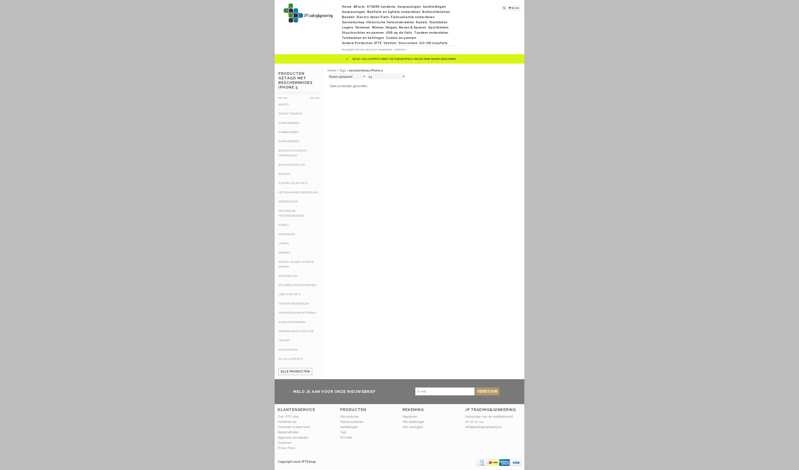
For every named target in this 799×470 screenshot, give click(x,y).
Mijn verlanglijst (413, 427)
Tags (342, 70)
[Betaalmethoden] (482, 462)
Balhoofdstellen (436, 12)
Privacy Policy (287, 448)
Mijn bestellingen (413, 421)
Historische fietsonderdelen (390, 22)
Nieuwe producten (352, 421)
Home (347, 7)
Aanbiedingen (434, 7)
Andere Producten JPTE (362, 43)
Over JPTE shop (288, 416)
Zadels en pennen (401, 38)
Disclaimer (285, 442)
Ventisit (389, 43)
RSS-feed (346, 437)
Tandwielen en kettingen (363, 38)
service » (401, 49)
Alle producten (295, 371)
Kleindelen (438, 22)
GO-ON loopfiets (433, 43)
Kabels (422, 22)
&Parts (359, 7)
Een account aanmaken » (376, 49)
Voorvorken (407, 43)
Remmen (362, 27)
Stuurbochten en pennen (363, 33)
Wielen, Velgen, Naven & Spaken (399, 27)
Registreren (410, 416)
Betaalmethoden (288, 432)
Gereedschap (353, 22)
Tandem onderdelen (431, 33)
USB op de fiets (399, 33)
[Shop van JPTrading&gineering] (308, 15)
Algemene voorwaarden (293, 437)
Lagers (348, 27)
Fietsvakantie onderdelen (412, 17)
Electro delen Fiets (373, 17)
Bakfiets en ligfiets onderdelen (394, 12)
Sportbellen (438, 27)
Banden (348, 17)
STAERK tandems (381, 7)
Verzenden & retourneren (294, 427)
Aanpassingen (409, 7)
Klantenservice (287, 421)
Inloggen (348, 49)
